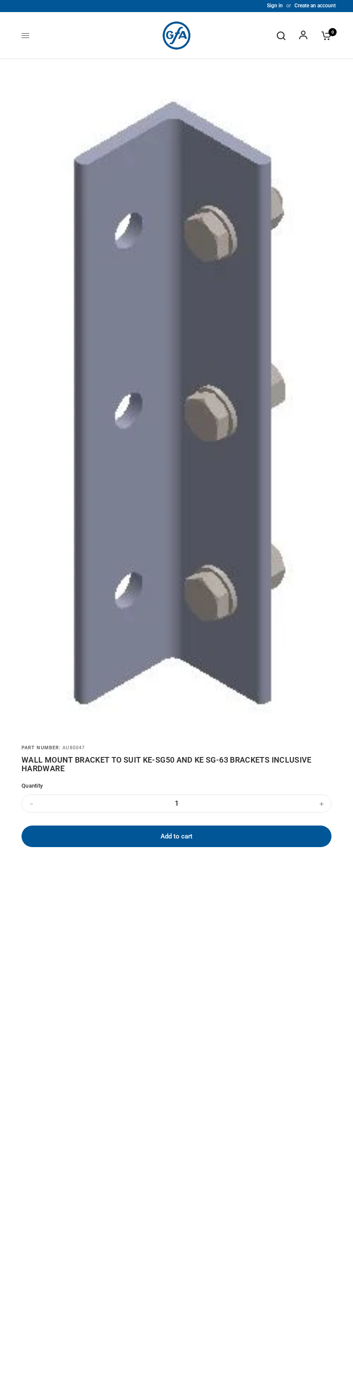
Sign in (275, 6)
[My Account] (303, 35)
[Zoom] (309, 87)
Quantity (32, 785)
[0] (324, 35)
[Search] (281, 35)
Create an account (315, 6)
